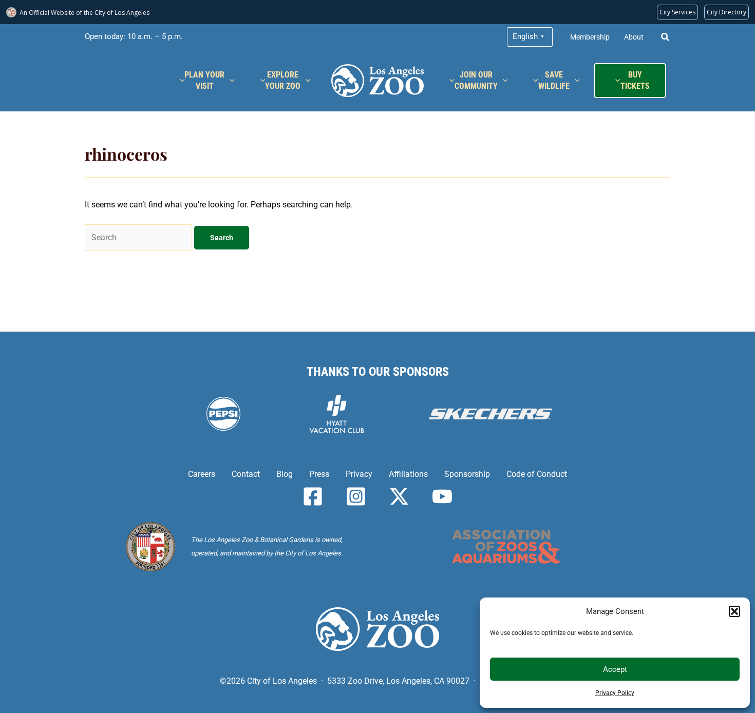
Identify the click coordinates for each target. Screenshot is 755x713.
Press (319, 474)
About (634, 37)
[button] (734, 611)
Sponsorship (467, 474)
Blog (284, 474)
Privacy (359, 474)
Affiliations (408, 474)
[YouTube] (442, 496)
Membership (590, 37)
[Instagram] (356, 496)
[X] (399, 496)
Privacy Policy (614, 693)
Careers (201, 474)
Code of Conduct (536, 474)
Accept (615, 669)
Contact (246, 474)
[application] (229, 80)
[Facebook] (313, 496)
